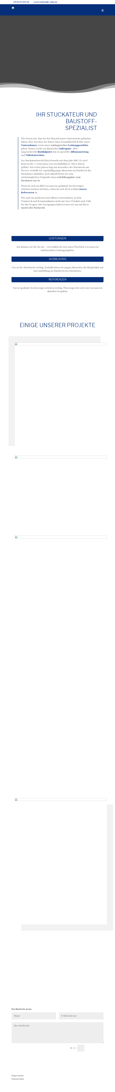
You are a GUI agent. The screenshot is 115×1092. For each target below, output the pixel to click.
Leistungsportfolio (78, 145)
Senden (95, 1048)
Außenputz (65, 148)
